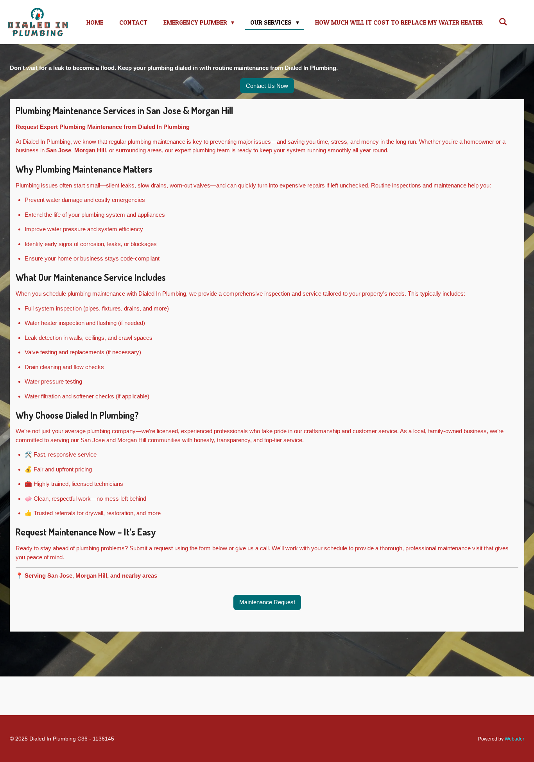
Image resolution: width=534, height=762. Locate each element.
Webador (514, 738)
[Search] (503, 21)
